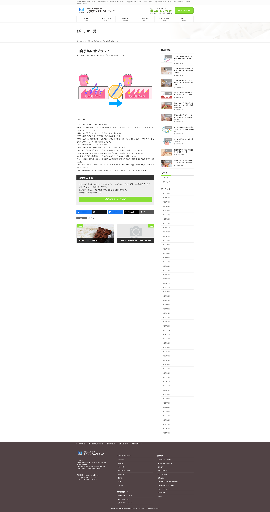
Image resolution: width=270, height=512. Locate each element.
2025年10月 (167, 236)
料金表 (160, 496)
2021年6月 (166, 433)
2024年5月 (166, 309)
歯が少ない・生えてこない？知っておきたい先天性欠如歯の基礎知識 (183, 105)
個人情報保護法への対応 (96, 444)
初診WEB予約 (186, 10)
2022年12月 (167, 381)
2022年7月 (166, 403)
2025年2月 (166, 270)
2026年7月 (166, 198)
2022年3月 (166, 420)
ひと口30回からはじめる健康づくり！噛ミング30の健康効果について (184, 129)
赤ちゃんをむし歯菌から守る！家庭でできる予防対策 (183, 161)
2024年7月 (166, 300)
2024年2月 (166, 322)
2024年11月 (167, 283)
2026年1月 (166, 223)
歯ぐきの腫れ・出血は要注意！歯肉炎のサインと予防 (183, 93)
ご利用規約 (81, 444)
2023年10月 (167, 339)
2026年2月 (166, 219)
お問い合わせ (136, 444)
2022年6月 (166, 407)
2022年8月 (166, 399)
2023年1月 (166, 377)
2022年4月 (166, 416)
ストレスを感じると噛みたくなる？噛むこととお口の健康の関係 (183, 70)
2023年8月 (166, 347)
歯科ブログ (91, 218)
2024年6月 (166, 304)
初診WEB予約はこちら (115, 199)
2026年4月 (166, 210)
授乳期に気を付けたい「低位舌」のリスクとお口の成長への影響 (183, 117)
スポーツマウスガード (164, 489)
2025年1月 (166, 275)
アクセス (120, 481)
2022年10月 (167, 390)
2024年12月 (167, 279)
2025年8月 (166, 245)
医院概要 (120, 463)
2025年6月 (166, 253)
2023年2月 (166, 373)
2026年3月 (166, 215)
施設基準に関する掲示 (124, 470)
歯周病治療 (161, 478)
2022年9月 (166, 394)
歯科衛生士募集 (123, 444)
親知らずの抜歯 (162, 470)
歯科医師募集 (111, 444)
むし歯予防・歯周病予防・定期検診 (168, 481)
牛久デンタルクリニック (125, 499)
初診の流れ (121, 459)
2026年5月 (166, 206)
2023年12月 (167, 330)
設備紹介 (120, 478)
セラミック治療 (162, 474)
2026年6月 (166, 202)
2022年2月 (166, 424)
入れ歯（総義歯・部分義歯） (166, 485)
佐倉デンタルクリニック (125, 495)
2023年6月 (166, 356)
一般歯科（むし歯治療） (165, 459)
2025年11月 (167, 232)
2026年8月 (166, 193)
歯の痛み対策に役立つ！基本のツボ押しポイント (183, 151)
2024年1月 (166, 326)
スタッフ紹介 (121, 467)
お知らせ (165, 178)
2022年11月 (167, 386)
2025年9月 (166, 240)
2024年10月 (167, 287)
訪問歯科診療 (161, 492)
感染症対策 (121, 474)
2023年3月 (166, 369)
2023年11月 (167, 335)
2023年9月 (166, 343)
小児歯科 (160, 467)
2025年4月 (166, 262)
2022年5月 (166, 411)
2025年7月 (166, 249)
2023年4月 (166, 364)
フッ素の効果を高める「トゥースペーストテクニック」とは (183, 58)
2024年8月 (166, 296)
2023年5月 (166, 360)
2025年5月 (166, 257)
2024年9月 (166, 292)
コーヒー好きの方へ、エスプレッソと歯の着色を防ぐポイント (183, 82)
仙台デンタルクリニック (125, 503)
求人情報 (120, 485)
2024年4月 (166, 313)
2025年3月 (166, 266)
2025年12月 (167, 228)
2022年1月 (166, 429)
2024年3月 (166, 317)
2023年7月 (166, 352)
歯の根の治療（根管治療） (165, 463)
